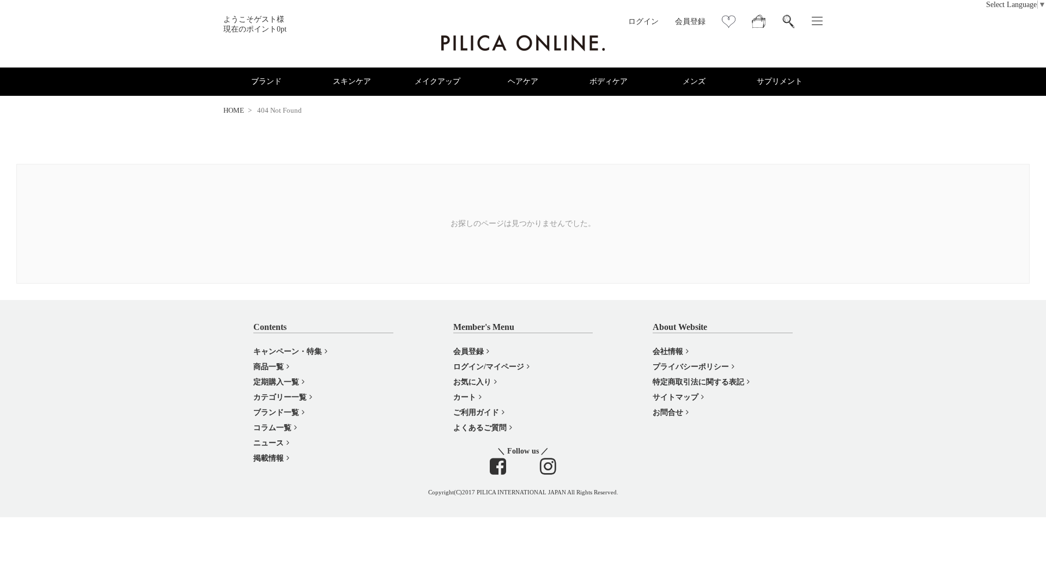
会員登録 (690, 21)
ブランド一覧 (276, 412)
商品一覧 (268, 367)
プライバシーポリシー (691, 367)
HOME (233, 110)
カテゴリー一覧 (280, 397)
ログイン (643, 21)
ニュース (268, 443)
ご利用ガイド (476, 412)
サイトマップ (675, 397)
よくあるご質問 (480, 428)
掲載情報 (268, 458)
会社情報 (668, 351)
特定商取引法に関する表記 (698, 382)
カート (464, 397)
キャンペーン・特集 (287, 351)
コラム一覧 (272, 428)
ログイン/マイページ (488, 367)
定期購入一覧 (276, 382)
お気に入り (472, 382)
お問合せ (668, 412)
